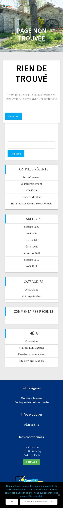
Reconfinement (32, 177)
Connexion (31, 341)
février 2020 (31, 246)
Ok (12, 501)
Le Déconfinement (31, 183)
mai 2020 (31, 233)
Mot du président (32, 296)
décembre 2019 (31, 253)
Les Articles (31, 289)
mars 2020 (31, 240)
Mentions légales (31, 398)
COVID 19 (31, 190)
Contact (31, 461)
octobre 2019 (31, 259)
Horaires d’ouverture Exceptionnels (31, 203)
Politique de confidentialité (31, 402)
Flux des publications (31, 347)
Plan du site (31, 424)
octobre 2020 (31, 226)
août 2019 (31, 266)
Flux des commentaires (31, 354)
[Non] (58, 495)
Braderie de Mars (31, 197)
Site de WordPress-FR (31, 360)
